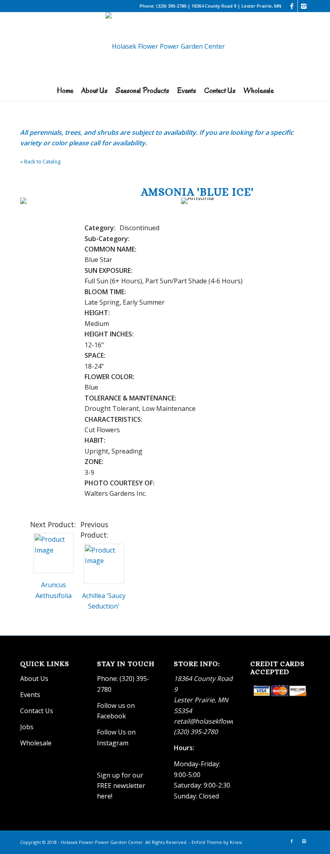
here (104, 796)
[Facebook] (291, 6)
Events (30, 694)
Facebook (111, 716)
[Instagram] (304, 6)
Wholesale (36, 742)
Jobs (26, 726)
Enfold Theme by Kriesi (217, 842)
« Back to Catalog (40, 161)
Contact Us (36, 710)
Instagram (113, 742)
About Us (34, 678)
